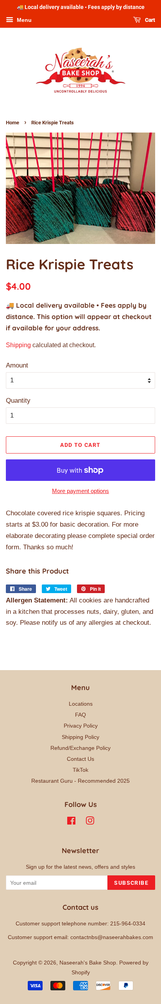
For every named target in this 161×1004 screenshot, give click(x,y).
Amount (17, 365)
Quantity (18, 400)
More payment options (80, 491)
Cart (149, 20)
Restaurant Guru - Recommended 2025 (80, 781)
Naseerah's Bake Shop (87, 962)
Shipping (18, 345)
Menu (23, 20)
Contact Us (80, 759)
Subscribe (131, 883)
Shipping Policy (80, 737)
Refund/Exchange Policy (80, 748)
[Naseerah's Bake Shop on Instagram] (90, 822)
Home (12, 123)
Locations (81, 704)
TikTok (80, 770)
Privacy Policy (81, 726)
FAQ (80, 715)
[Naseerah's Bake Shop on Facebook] (71, 822)
